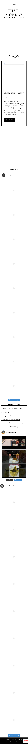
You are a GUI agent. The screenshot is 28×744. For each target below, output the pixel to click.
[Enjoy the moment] (14, 215)
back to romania (6, 412)
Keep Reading (9, 120)
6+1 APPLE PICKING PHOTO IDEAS (11, 409)
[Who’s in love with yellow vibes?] (14, 288)
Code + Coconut (18, 741)
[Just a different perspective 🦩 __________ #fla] (14, 386)
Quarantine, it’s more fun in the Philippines (13, 423)
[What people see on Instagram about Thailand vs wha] (14, 190)
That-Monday (14, 12)
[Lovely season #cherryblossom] (14, 337)
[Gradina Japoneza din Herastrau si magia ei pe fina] (14, 312)
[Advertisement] (14, 35)
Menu (15, 4)
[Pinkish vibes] (14, 361)
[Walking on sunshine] (14, 264)
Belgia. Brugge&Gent (14, 93)
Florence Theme (9, 741)
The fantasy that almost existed (10, 419)
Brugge (11, 97)
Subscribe (19, 479)
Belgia (5, 97)
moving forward (6, 416)
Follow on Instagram (15, 400)
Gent (16, 97)
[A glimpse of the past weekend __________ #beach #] (14, 239)
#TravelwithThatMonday (16, 96)
